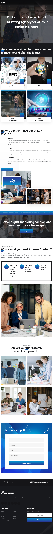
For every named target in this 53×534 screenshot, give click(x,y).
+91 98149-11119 (8, 482)
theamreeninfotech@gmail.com (39, 482)
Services (3, 513)
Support (3, 518)
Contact (3, 516)
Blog (14, 513)
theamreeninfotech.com (31, 531)
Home (2, 511)
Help (14, 518)
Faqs (14, 516)
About (14, 511)
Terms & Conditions (5, 520)
